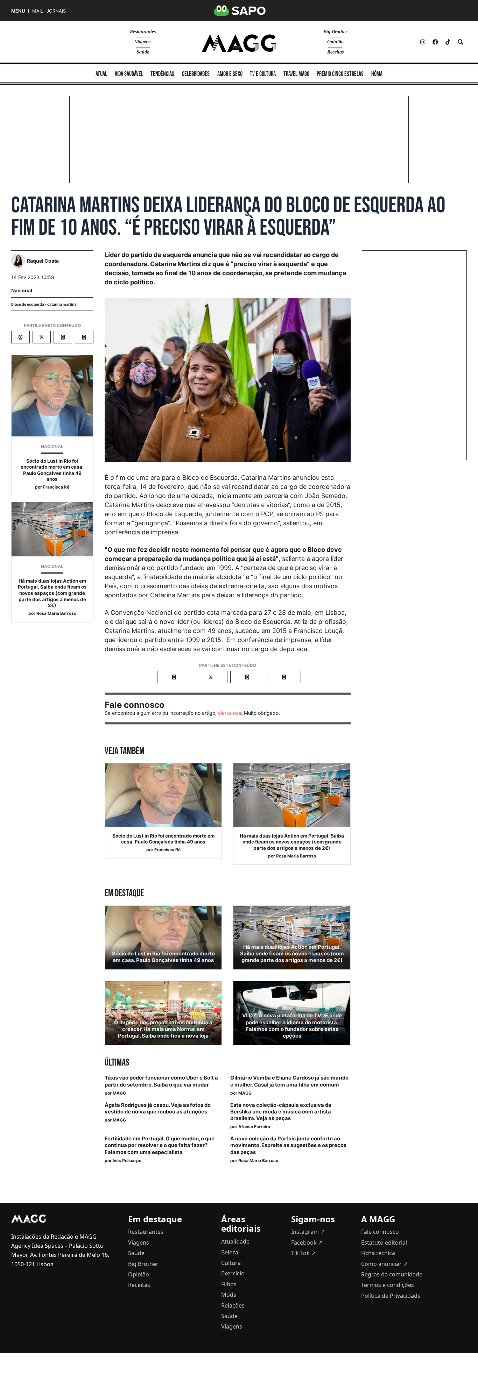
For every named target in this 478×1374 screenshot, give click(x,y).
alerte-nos (229, 713)
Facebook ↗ (307, 1242)
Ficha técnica (378, 1253)
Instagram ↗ (308, 1232)
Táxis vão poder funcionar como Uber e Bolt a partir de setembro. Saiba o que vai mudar (161, 1081)
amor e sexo (229, 74)
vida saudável (129, 74)
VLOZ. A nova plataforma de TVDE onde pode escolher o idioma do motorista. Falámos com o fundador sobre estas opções (292, 1025)
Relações (233, 1305)
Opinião (335, 41)
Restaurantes (143, 31)
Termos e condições (387, 1285)
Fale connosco (380, 1232)
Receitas (335, 52)
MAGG (119, 1093)
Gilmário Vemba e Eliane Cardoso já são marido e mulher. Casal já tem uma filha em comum (289, 1081)
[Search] (460, 42)
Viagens (142, 41)
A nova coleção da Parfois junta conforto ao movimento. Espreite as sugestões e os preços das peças (288, 1145)
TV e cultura (263, 74)
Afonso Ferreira (254, 1126)
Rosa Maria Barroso (56, 613)
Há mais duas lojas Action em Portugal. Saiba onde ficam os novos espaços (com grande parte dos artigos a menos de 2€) (52, 593)
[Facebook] (435, 42)
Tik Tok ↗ (303, 1253)
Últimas (117, 1062)
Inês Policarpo (127, 1160)
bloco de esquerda (27, 304)
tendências (162, 74)
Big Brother (335, 31)
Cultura (231, 1263)
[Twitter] (448, 42)
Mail (37, 11)
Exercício (233, 1273)
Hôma (376, 74)
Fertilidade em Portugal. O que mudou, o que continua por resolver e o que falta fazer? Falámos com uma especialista (160, 1145)
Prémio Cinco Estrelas (340, 74)
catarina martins (62, 304)
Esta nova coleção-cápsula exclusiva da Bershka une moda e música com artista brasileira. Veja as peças (280, 1112)
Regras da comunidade (391, 1274)
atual (101, 74)
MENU (18, 11)
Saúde (142, 52)
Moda (229, 1294)
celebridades (196, 74)
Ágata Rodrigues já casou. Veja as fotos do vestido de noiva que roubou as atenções (158, 1108)
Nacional (21, 290)
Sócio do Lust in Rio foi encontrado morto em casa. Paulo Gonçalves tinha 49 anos (52, 470)
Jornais (56, 11)
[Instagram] (422, 42)
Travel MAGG (296, 74)
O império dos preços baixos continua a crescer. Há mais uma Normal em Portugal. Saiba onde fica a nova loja (163, 1029)
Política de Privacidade (391, 1296)
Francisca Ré (56, 487)
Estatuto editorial (384, 1242)
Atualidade (235, 1241)
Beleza (229, 1252)
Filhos (229, 1284)
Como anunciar (384, 1264)
